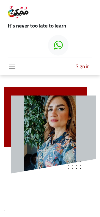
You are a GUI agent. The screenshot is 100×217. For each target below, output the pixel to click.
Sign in (82, 66)
